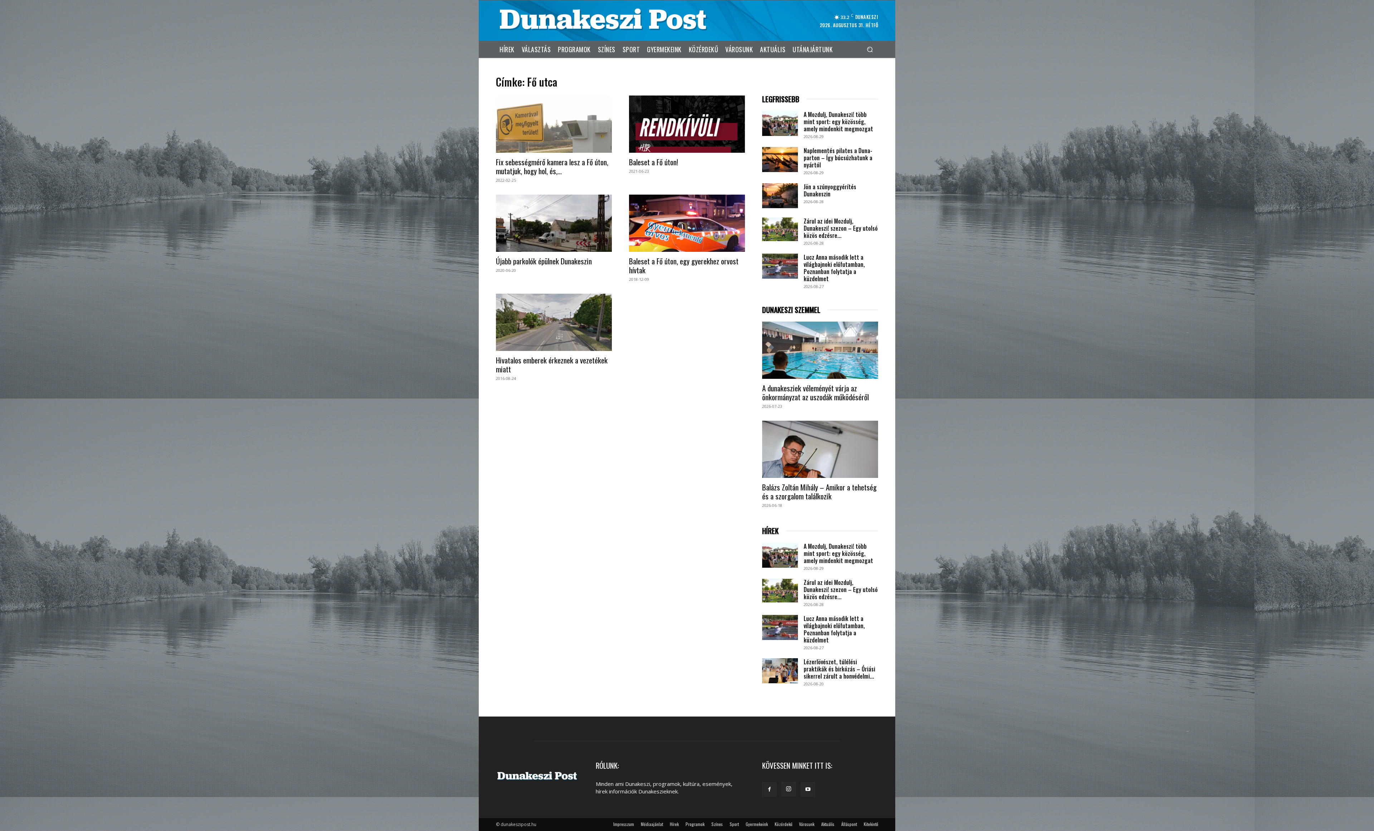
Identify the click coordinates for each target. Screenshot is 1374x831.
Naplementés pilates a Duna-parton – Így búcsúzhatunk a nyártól (838, 157)
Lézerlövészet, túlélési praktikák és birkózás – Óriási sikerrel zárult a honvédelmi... (839, 669)
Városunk (806, 824)
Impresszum (623, 824)
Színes (717, 824)
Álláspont (849, 824)
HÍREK (770, 531)
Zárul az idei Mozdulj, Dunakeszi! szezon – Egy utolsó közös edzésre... (841, 228)
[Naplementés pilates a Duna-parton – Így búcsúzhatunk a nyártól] (780, 159)
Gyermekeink (757, 824)
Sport (734, 824)
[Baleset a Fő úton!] (687, 124)
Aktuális (827, 824)
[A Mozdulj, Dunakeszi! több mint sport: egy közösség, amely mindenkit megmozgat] (780, 123)
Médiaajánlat (652, 824)
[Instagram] (788, 789)
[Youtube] (808, 789)
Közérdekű (783, 824)
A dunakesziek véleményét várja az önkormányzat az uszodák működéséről (815, 392)
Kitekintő (871, 824)
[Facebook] (769, 789)
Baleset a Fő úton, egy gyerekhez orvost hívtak (684, 265)
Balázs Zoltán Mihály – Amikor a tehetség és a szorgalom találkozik (819, 492)
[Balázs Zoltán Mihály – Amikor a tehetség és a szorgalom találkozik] (820, 449)
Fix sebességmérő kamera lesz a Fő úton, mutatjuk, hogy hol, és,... (552, 166)
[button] (869, 49)
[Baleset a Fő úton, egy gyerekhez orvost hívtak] (687, 223)
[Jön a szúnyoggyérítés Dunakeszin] (780, 195)
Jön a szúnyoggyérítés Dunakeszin (830, 190)
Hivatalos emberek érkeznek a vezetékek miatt (552, 365)
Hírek (674, 824)
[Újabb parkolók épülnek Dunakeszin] (554, 223)
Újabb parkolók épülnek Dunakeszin (544, 261)
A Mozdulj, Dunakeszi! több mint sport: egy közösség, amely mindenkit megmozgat (838, 121)
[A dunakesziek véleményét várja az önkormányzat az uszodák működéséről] (820, 350)
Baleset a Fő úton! (653, 161)
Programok (695, 824)
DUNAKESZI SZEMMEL (791, 310)
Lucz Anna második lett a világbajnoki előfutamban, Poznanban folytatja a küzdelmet (834, 268)
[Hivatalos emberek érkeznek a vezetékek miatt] (554, 322)
